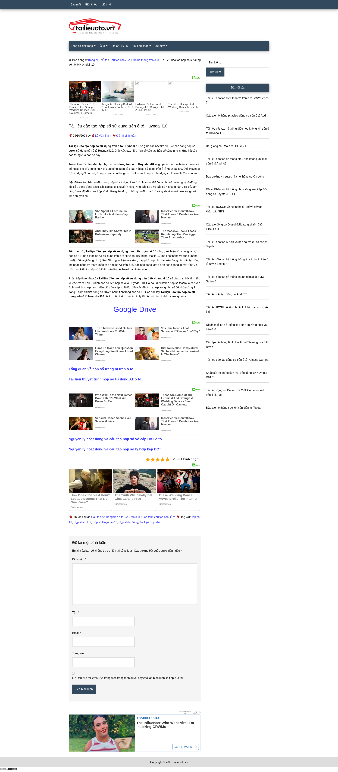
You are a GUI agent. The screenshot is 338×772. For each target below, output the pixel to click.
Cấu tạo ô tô (132, 516)
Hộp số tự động (128, 522)
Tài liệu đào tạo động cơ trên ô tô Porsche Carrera (237, 359)
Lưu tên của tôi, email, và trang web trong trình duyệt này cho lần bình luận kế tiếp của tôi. (127, 677)
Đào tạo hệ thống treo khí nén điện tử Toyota (233, 407)
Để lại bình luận (126, 135)
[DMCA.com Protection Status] (9, 769)
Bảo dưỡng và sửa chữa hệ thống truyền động (235, 176)
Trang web (78, 653)
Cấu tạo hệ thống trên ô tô (107, 516)
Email (76, 632)
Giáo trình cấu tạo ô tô (155, 516)
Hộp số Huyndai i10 (104, 522)
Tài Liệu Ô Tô (169, 26)
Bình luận (79, 559)
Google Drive (134, 309)
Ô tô (172, 516)
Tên (75, 612)
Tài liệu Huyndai (149, 522)
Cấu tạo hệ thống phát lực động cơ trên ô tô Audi (236, 115)
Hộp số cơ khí (82, 522)
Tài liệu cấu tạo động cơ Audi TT (226, 294)
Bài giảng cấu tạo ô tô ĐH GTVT (226, 146)
